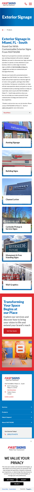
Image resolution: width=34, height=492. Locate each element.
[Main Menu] (30, 3)
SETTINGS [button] (10, 480)
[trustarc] (29, 489)
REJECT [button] (17, 484)
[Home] (9, 3)
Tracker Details (12, 489)
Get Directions (11, 390)
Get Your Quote (12, 331)
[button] (31, 441)
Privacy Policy (5, 489)
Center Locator (9, 396)
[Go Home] (2, 30)
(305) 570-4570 (6, 108)
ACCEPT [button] (23, 480)
